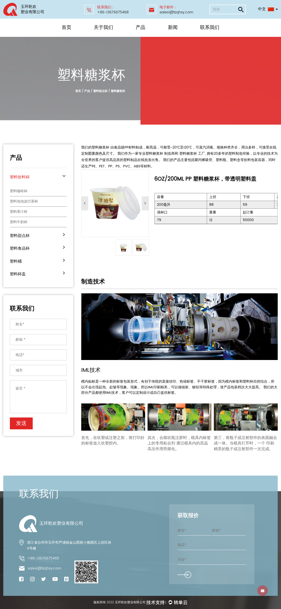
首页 (66, 27)
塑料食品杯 (20, 248)
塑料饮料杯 (145, 36)
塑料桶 (16, 261)
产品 (140, 27)
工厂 (98, 36)
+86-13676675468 (113, 12)
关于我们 (103, 27)
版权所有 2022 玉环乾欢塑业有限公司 (120, 602)
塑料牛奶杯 (18, 222)
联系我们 (209, 27)
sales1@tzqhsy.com (176, 12)
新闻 (173, 27)
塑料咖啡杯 (18, 191)
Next (145, 203)
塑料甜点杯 (100, 91)
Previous (84, 203)
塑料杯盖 (18, 274)
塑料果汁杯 (18, 211)
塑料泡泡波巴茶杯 (24, 201)
